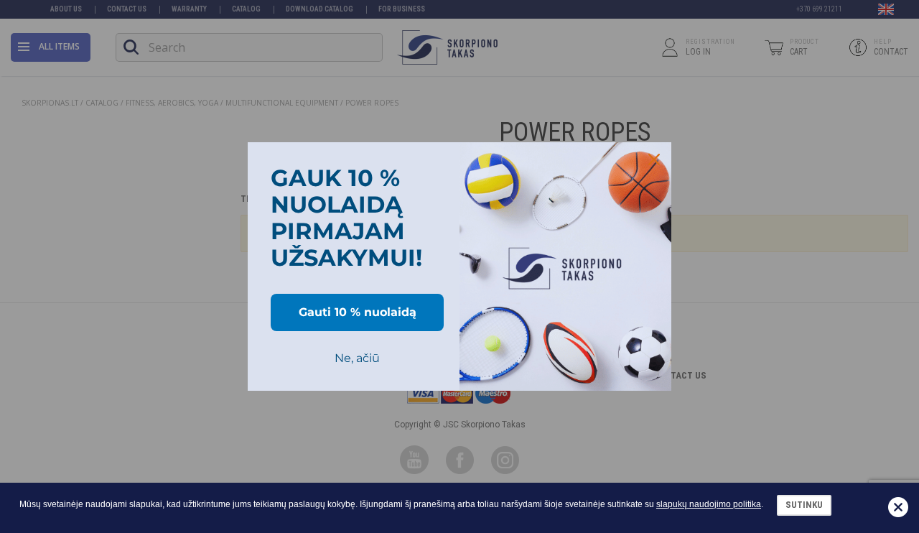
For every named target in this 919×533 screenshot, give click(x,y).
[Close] (654, 159)
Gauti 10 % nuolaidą (357, 312)
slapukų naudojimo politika (708, 504)
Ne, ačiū (357, 358)
